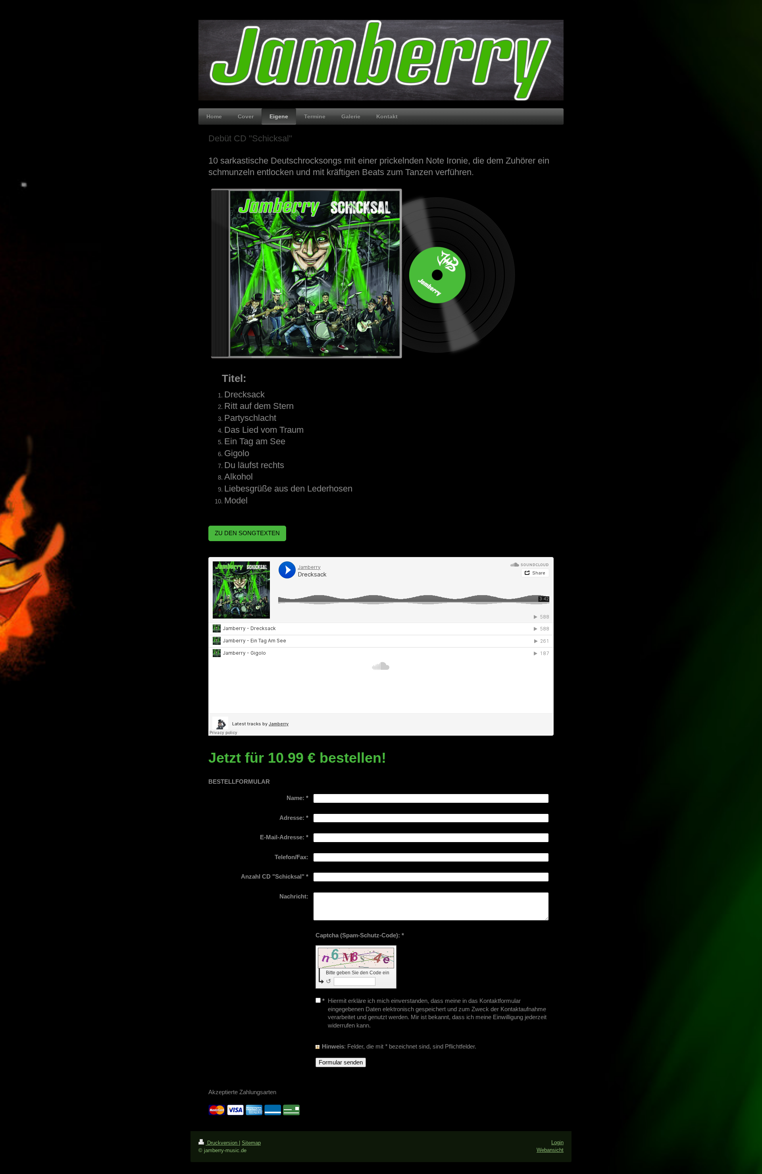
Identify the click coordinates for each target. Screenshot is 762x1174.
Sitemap (251, 1143)
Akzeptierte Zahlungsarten (242, 1092)
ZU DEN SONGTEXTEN (247, 533)
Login (557, 1142)
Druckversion (222, 1143)
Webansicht (550, 1150)
